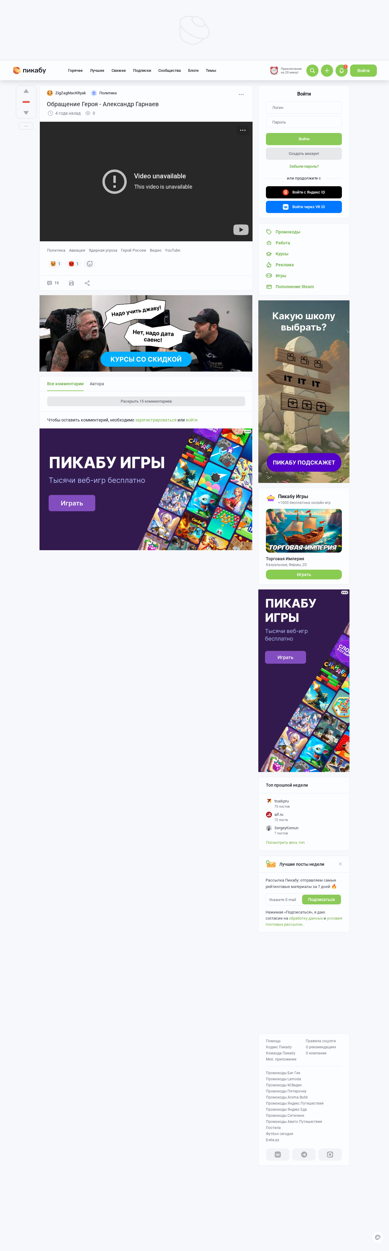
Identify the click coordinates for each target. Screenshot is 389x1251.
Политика (56, 250)
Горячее (75, 70)
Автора (97, 383)
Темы (211, 70)
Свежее (119, 70)
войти (192, 420)
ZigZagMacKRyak (70, 93)
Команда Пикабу (280, 1053)
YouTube (172, 250)
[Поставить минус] (26, 113)
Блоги (193, 70)
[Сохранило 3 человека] (71, 283)
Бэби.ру (272, 1140)
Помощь (273, 1041)
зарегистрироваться (156, 420)
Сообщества (169, 70)
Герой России (133, 250)
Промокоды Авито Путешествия (294, 1122)
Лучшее (97, 70)
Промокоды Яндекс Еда (286, 1109)
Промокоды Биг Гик (283, 1073)
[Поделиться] (87, 283)
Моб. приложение (281, 1059)
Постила (273, 1128)
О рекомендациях (321, 1047)
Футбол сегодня (279, 1134)
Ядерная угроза (103, 250)
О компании (316, 1053)
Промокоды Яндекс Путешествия (295, 1103)
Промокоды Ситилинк (285, 1115)
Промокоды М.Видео (284, 1085)
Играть (304, 574)
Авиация (77, 250)
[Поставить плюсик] (26, 91)
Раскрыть (146, 401)
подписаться (321, 899)
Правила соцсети (321, 1041)
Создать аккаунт (304, 153)
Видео (155, 250)
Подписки (142, 70)
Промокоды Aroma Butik (287, 1097)
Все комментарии (65, 383)
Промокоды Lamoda (283, 1079)
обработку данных (306, 918)
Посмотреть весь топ (285, 842)
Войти (363, 70)
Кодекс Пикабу (279, 1047)
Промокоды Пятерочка (286, 1091)
